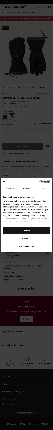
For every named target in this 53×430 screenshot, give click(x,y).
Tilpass (25, 238)
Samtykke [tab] (9, 188)
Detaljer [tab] (26, 188)
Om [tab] (43, 188)
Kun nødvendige (26, 246)
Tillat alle (26, 230)
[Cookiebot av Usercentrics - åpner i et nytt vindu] (39, 181)
